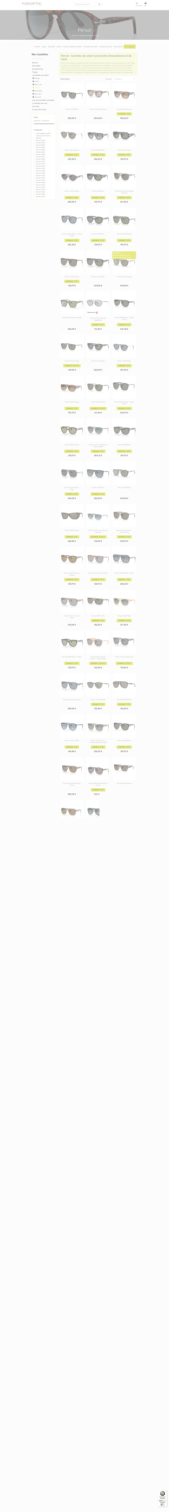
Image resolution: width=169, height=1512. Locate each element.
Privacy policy (105, 761)
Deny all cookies (82, 761)
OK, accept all (66, 761)
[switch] (163, 1504)
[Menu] (166, 1491)
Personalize (95, 761)
